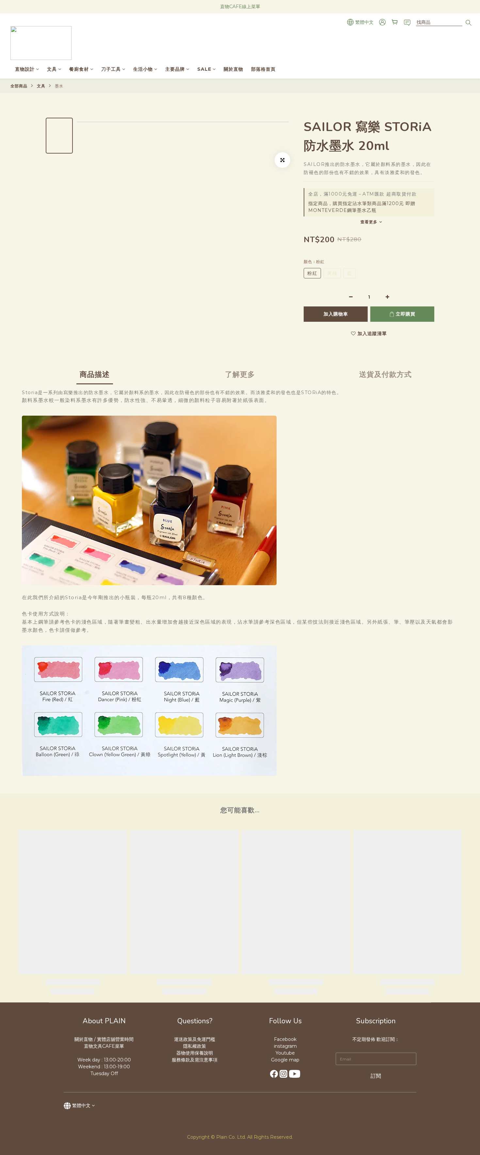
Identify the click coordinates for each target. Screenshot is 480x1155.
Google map (285, 1060)
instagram (285, 1046)
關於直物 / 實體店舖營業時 (101, 1039)
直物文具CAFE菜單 (104, 1046)
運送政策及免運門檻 (194, 1039)
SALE (204, 69)
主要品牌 (175, 69)
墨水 (59, 85)
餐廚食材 (79, 69)
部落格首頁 (263, 69)
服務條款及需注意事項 (194, 1060)
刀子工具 (111, 69)
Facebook (285, 1039)
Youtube (285, 1053)
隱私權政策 (194, 1046)
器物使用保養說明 (194, 1053)
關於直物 (233, 69)
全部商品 (18, 85)
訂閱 (376, 1076)
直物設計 (25, 69)
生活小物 (143, 69)
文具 (52, 69)
